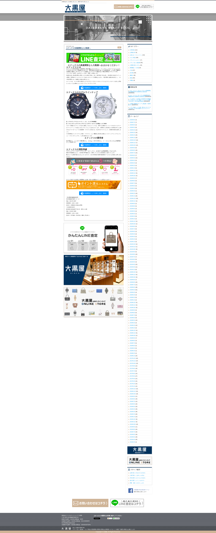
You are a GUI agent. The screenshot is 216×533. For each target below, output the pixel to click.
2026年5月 (132, 127)
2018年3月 (132, 350)
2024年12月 (133, 170)
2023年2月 (132, 218)
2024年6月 (132, 185)
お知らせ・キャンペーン (136, 55)
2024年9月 (132, 178)
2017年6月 (132, 373)
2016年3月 (132, 411)
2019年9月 (132, 310)
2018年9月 (132, 338)
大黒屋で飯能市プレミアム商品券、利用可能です (139, 104)
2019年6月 (132, 317)
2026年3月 (132, 132)
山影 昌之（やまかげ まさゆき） (138, 472)
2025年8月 (132, 150)
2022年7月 (132, 229)
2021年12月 (133, 244)
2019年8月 (132, 312)
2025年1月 (132, 168)
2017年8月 (132, 368)
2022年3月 (132, 236)
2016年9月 (132, 396)
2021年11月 (133, 246)
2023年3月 (132, 216)
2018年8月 (132, 340)
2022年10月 (133, 223)
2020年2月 (132, 297)
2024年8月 (132, 180)
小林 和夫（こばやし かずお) (137, 475)
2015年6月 (132, 434)
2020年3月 (132, 295)
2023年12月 (133, 198)
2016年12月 (133, 388)
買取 (119, 47)
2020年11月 (133, 274)
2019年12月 (133, 302)
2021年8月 (132, 254)
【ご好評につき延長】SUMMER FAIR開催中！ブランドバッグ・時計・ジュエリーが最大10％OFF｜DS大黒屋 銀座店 (139, 100)
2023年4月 (132, 213)
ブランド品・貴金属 (135, 62)
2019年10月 (133, 307)
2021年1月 (132, 269)
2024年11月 (133, 173)
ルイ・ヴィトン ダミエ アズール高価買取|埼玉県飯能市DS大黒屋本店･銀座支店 (139, 91)
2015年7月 (132, 432)
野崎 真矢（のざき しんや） (137, 483)
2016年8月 (132, 399)
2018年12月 (133, 330)
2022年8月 (132, 226)
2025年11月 (133, 142)
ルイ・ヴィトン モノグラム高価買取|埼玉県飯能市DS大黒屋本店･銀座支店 (139, 96)
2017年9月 (132, 366)
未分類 (131, 72)
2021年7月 (132, 256)
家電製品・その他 (134, 67)
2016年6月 (132, 404)
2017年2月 (132, 383)
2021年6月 (132, 259)
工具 (131, 70)
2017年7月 (132, 371)
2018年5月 (132, 348)
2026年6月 (132, 125)
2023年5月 (132, 211)
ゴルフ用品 (132, 57)
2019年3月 (132, 325)
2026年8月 (132, 119)
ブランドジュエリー (135, 60)
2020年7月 (132, 284)
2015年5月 (132, 437)
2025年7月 (132, 152)
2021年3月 (132, 267)
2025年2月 (132, 165)
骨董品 (131, 80)
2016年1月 (132, 416)
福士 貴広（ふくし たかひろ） (137, 480)
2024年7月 (132, 183)
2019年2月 (132, 327)
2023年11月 (133, 201)
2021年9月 (132, 251)
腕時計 (131, 75)
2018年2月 (132, 353)
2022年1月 (132, 241)
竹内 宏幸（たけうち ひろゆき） (138, 478)
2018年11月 (133, 333)
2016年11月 (133, 391)
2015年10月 (133, 424)
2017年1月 (132, 386)
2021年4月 (132, 264)
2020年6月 (132, 287)
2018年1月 (132, 355)
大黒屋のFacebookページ (141, 489)
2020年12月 (133, 272)
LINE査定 (132, 50)
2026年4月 (132, 130)
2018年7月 (132, 343)
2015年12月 (133, 419)
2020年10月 (133, 277)
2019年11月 (133, 305)
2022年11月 (133, 221)
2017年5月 (132, 376)
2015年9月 (132, 426)
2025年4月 (132, 160)
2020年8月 (132, 282)
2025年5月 (132, 157)
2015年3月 (132, 442)
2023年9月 (132, 203)
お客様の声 (132, 52)
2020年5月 (132, 289)
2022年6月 (132, 231)
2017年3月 (132, 381)
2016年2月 (132, 414)
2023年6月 (132, 208)
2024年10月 (133, 175)
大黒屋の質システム (135, 65)
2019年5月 (132, 320)
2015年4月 (132, 439)
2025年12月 (133, 140)
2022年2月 (132, 239)
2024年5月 (132, 188)
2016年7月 (132, 401)
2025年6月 (132, 155)
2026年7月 (132, 122)
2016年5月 (132, 406)
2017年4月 (132, 378)
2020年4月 (132, 292)
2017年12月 (133, 358)
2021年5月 (132, 262)
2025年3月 (132, 163)
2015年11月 (133, 421)
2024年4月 (132, 190)
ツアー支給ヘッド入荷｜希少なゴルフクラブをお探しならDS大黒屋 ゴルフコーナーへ (139, 108)
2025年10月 (133, 145)
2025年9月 (132, 147)
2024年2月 (132, 193)
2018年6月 (132, 345)
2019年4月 (132, 322)
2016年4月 (132, 409)
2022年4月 (132, 234)
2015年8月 (132, 429)
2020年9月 (132, 279)
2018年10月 (133, 335)
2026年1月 (132, 137)
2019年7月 (132, 315)
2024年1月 (132, 196)
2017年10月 (133, 363)
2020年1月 (132, 300)
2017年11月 (133, 360)
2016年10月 (133, 393)
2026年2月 (132, 135)
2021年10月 (133, 249)
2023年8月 (132, 206)
